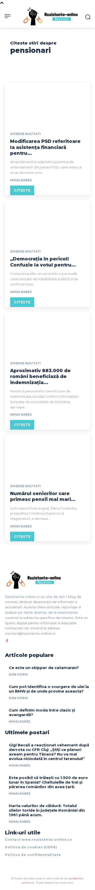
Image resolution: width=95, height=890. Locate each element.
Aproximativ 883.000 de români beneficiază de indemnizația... (40, 376)
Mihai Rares (21, 180)
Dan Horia (18, 674)
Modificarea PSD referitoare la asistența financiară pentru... (45, 147)
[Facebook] (7, 641)
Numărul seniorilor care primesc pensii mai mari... (42, 496)
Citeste (22, 190)
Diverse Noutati (25, 134)
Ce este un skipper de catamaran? (44, 667)
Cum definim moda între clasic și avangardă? (42, 712)
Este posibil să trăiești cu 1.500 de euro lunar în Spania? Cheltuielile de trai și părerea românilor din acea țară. (48, 782)
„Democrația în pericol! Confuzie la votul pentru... (43, 262)
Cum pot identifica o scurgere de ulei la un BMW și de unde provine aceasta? (49, 689)
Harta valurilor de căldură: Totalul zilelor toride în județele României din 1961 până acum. (47, 810)
